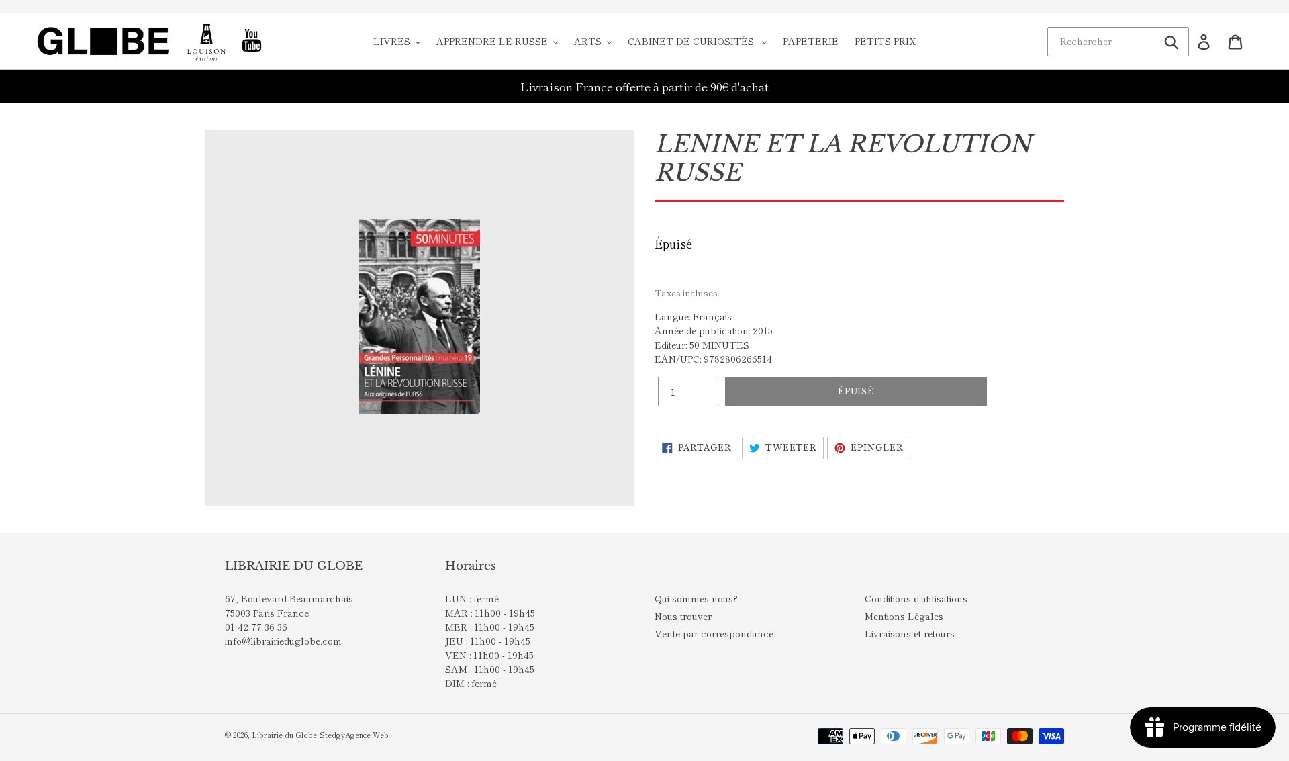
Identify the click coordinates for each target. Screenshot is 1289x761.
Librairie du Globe (284, 734)
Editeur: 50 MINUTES (702, 344)
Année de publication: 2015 (714, 330)
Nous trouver (683, 616)
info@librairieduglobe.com (283, 640)
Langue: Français (693, 316)
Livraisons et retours (910, 633)
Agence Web (367, 734)
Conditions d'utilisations (916, 598)
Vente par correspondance (714, 633)
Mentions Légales (904, 616)
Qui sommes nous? (696, 598)
